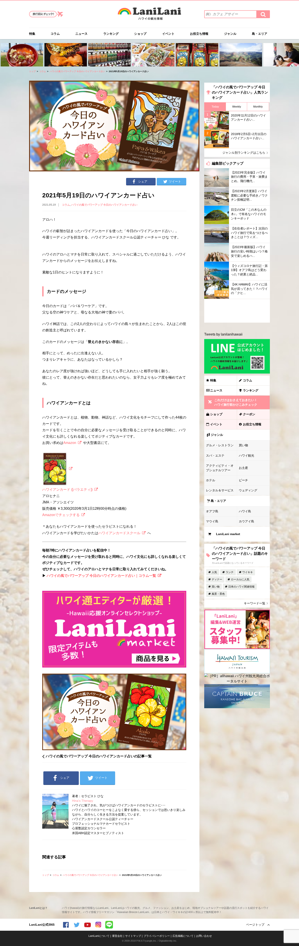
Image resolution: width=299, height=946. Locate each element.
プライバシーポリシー (157, 935)
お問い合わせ (204, 935)
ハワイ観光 (246, 455)
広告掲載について (182, 935)
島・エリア (259, 33)
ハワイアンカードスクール (119, 533)
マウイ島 (212, 521)
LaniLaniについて (98, 935)
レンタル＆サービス (220, 490)
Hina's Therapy (82, 800)
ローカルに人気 (240, 579)
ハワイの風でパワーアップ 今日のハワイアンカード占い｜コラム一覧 (101, 575)
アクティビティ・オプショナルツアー (220, 468)
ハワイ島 (245, 511)
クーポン (249, 414)
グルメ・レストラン (220, 445)
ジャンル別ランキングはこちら (243, 152)
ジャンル (230, 33)
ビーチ (243, 480)
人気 (214, 572)
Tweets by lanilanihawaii (223, 334)
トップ (32, 71)
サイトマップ (133, 935)
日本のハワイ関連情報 (241, 586)
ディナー (217, 579)
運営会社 (117, 935)
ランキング (111, 33)
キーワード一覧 (254, 603)
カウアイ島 (246, 521)
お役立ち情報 (199, 33)
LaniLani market (228, 534)
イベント (168, 33)
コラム (55, 33)
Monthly (258, 106)
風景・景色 (218, 593)
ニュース (81, 33)
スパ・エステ (215, 455)
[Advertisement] (237, 311)
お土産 (243, 468)
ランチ (230, 572)
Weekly (236, 106)
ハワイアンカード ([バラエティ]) (67, 489)
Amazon (69, 443)
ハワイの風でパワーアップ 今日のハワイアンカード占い (77, 71)
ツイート (175, 181)
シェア (142, 181)
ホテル (210, 480)
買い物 (243, 445)
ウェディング (248, 490)
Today (215, 106)
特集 (32, 33)
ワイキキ (247, 572)
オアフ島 (212, 511)
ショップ (140, 33)
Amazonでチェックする (61, 515)
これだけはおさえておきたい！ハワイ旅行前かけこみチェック (235, 402)
